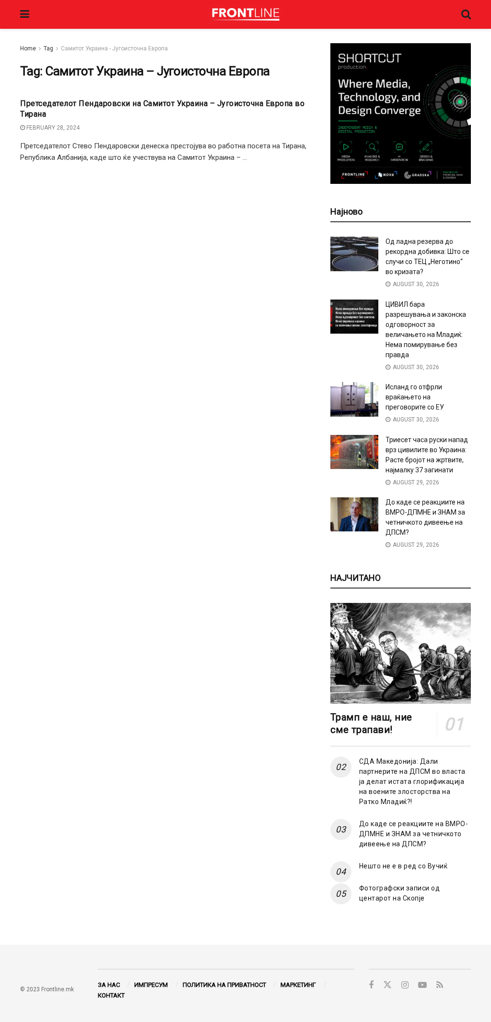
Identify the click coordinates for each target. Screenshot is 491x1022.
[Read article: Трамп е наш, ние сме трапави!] (400, 653)
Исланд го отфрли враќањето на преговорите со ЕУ (415, 397)
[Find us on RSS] (439, 985)
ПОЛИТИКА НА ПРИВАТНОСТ (224, 984)
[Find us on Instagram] (405, 985)
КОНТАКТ (111, 995)
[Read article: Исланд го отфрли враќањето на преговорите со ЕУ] (354, 399)
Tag (48, 48)
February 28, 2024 (52, 127)
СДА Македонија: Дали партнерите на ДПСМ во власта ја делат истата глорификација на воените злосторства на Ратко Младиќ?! (412, 781)
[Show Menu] (24, 14)
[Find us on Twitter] (387, 985)
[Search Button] (466, 14)
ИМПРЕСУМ (151, 984)
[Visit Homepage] (245, 14)
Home (28, 48)
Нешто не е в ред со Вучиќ (403, 866)
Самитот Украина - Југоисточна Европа (114, 48)
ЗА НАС (109, 984)
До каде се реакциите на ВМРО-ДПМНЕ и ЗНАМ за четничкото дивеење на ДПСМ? (413, 834)
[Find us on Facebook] (371, 985)
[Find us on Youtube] (422, 985)
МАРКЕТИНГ (298, 984)
